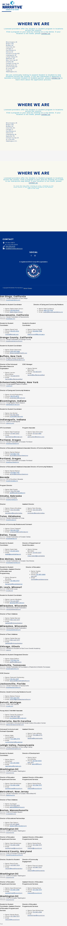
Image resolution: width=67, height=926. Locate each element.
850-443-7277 (15, 620)
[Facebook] (31, 256)
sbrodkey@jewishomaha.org (15, 513)
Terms (25, 288)
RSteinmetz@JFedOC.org (18, 353)
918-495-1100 (14, 530)
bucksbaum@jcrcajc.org (18, 718)
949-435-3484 (15, 351)
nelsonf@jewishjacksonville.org (20, 699)
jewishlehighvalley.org (13, 749)
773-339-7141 (14, 660)
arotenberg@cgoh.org (17, 398)
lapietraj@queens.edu (35, 738)
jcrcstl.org (9, 590)
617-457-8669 (14, 824)
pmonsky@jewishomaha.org (37, 513)
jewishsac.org (10, 318)
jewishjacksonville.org (13, 687)
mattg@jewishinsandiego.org (53, 312)
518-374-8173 (14, 396)
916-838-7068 (37, 331)
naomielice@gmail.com (13, 766)
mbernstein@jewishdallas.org (38, 556)
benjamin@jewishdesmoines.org (16, 584)
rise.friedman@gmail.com (14, 437)
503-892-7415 (14, 454)
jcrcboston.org (11, 814)
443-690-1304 (15, 865)
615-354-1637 (14, 679)
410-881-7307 (37, 867)
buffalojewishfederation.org (15, 360)
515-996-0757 (14, 581)
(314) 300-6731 (10, 246)
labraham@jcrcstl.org (17, 603)
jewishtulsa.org (11, 520)
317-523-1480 (37, 433)
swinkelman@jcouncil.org (14, 788)
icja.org (8, 650)
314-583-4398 (14, 785)
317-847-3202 (14, 433)
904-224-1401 (14, 698)
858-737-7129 (48, 310)
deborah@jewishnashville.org (19, 680)
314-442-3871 (14, 601)
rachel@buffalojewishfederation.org (40, 375)
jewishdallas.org (11, 538)
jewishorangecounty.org (14, 341)
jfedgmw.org (10, 795)
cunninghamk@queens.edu (14, 742)
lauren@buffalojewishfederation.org (17, 379)
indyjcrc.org (10, 423)
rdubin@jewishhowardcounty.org (16, 868)
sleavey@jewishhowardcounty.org (39, 870)
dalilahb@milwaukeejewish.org (16, 623)
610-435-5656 (14, 763)
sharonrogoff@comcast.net (37, 334)
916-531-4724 (14, 331)
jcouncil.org (10, 773)
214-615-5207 (37, 552)
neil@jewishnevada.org (17, 493)
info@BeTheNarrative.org (14, 248)
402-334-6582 (15, 510)
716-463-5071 (37, 372)
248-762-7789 (15, 716)
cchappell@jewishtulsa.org (19, 532)
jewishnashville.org (12, 668)
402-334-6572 (37, 510)
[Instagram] (35, 256)
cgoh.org (9, 386)
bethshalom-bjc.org (13, 404)
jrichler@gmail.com (16, 416)
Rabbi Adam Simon (16, 312)
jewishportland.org (12, 443)
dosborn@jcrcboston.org (18, 826)
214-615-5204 (14, 551)
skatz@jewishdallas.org (13, 554)
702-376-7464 (15, 491)
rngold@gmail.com (11, 334)
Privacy (30, 288)
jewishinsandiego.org (13, 300)
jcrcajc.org (9, 706)
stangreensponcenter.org (15, 724)
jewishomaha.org (12, 499)
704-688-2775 (15, 739)
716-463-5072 (14, 376)
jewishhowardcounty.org (14, 855)
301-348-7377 (37, 785)
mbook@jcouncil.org (35, 788)
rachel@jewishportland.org (19, 455)
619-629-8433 (14, 310)
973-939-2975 (15, 805)
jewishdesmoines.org (13, 562)
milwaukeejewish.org (13, 609)
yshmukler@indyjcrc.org (36, 437)
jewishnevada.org (12, 481)
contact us (45, 33)
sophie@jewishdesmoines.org (41, 579)
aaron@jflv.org (37, 764)
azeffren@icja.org (15, 662)
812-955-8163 (14, 415)
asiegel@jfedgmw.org (17, 807)
